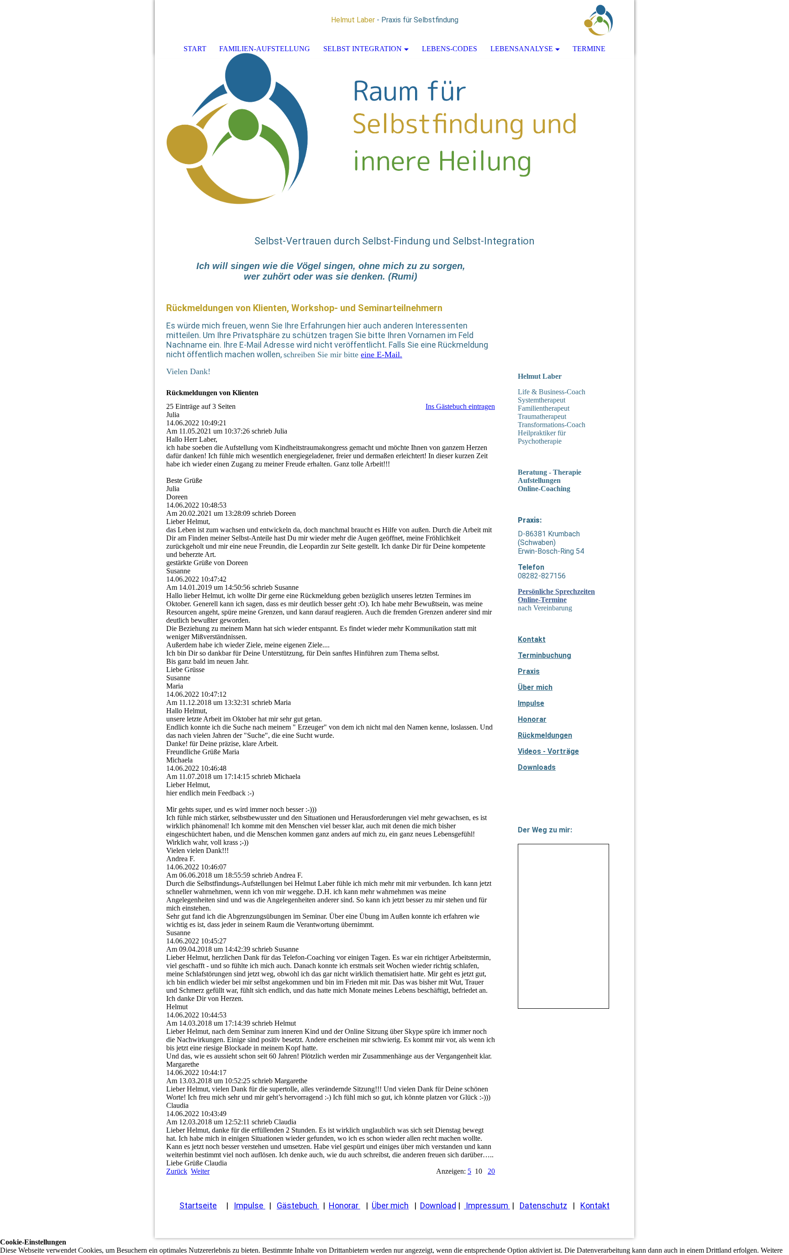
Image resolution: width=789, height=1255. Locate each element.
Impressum (487, 1205)
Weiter (200, 1171)
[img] (600, 20)
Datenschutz (543, 1205)
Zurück (176, 1171)
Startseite (198, 1205)
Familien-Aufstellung (264, 49)
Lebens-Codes (449, 49)
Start (195, 49)
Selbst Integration (362, 49)
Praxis (529, 671)
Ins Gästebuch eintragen (460, 406)
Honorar (532, 719)
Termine (589, 49)
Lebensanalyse (521, 49)
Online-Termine (542, 600)
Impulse (531, 703)
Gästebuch (298, 1205)
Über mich (535, 687)
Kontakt (532, 639)
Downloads (537, 767)
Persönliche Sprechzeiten (556, 591)
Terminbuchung (544, 655)
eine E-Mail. (381, 354)
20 (491, 1171)
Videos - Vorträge (548, 751)
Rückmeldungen (545, 735)
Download (438, 1205)
